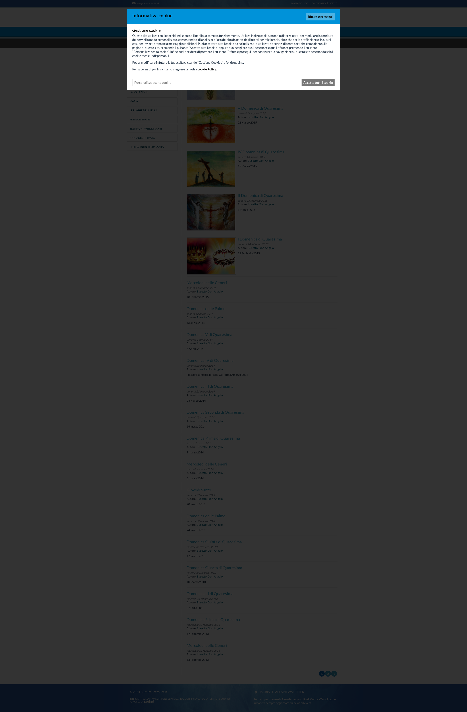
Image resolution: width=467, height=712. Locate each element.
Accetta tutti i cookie (318, 82)
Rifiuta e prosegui (320, 17)
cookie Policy (207, 69)
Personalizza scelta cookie (152, 82)
